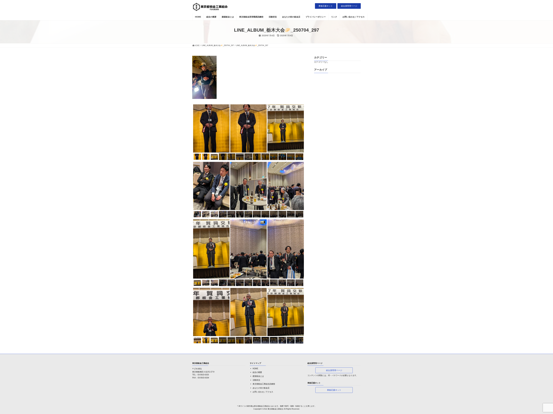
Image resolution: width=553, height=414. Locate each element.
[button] (325, 6)
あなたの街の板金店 (261, 388)
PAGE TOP (538, 399)
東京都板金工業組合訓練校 (264, 384)
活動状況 (256, 380)
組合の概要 (257, 372)
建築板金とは (258, 376)
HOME (255, 369)
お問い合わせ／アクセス (263, 392)
